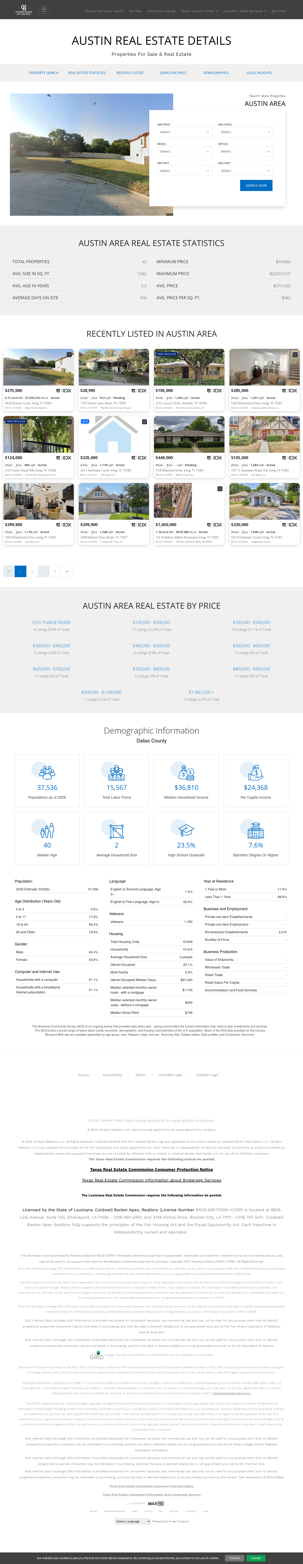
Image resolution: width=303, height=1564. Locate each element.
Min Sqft (163, 163)
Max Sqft (224, 163)
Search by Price (173, 72)
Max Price (225, 124)
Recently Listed (129, 72)
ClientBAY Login (171, 1075)
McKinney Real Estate (115, 1511)
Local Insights (259, 72)
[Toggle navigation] (44, 10)
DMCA (140, 1075)
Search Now (256, 185)
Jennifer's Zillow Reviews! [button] (243, 11)
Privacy (83, 1075)
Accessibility (112, 1075)
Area (206, 1511)
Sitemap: (93, 1511)
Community (190, 1511)
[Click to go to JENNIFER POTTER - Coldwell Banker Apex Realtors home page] (26, 9)
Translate (182, 1521)
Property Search (44, 72)
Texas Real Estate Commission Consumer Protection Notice (151, 1169)
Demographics (216, 72)
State (134, 1511)
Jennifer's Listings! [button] (161, 11)
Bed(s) (161, 143)
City (160, 1511)
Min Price (163, 124)
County (147, 1511)
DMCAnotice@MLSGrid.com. (232, 1393)
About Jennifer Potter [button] (198, 11)
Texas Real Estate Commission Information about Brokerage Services (152, 1494)
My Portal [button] (279, 11)
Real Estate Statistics (87, 72)
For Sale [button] (135, 11)
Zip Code (174, 1511)
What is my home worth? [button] (104, 11)
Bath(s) (223, 143)
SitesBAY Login (207, 1075)
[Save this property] (69, 354)
